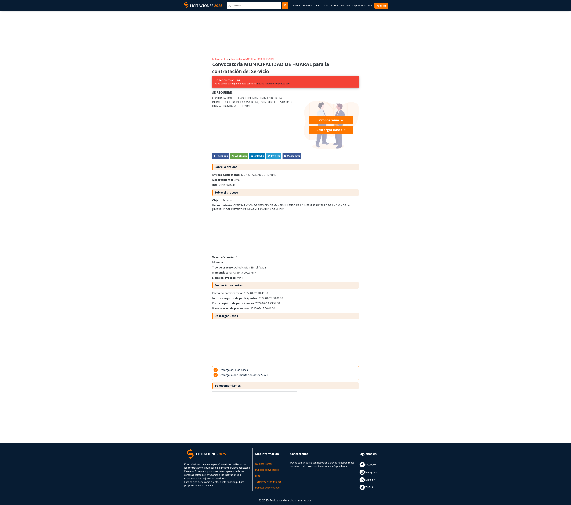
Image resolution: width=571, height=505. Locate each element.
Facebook (370, 464)
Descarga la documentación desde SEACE (244, 375)
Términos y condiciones (268, 481)
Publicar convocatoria (267, 469)
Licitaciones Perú (220, 59)
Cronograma (329, 120)
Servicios (308, 5)
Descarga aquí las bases (233, 370)
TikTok (369, 487)
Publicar (381, 5)
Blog (257, 475)
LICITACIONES (206, 5)
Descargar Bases (329, 130)
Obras (318, 5)
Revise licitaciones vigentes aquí (273, 83)
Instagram (371, 472)
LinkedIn (370, 479)
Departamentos (361, 5)
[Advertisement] (285, 33)
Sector (345, 5)
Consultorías (331, 5)
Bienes (296, 5)
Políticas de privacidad (267, 487)
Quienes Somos (264, 463)
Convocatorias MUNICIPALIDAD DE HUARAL (252, 59)
